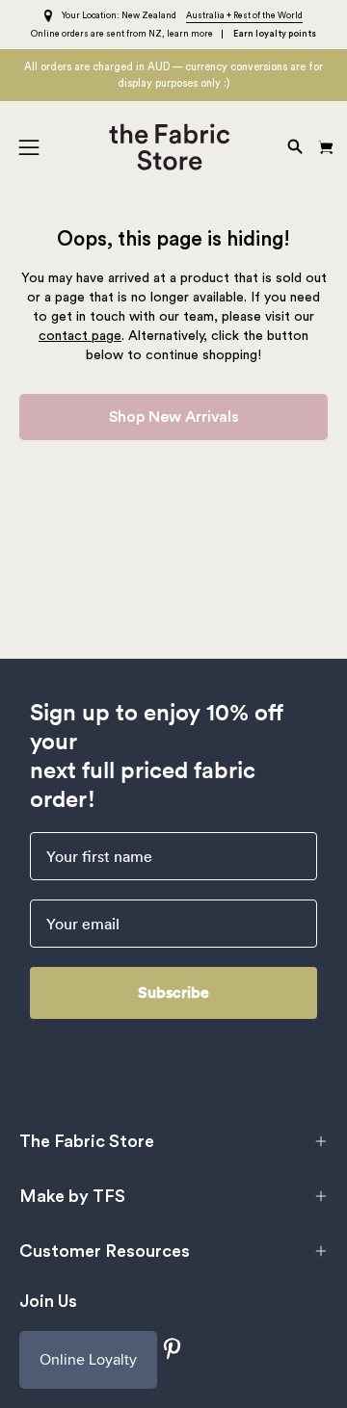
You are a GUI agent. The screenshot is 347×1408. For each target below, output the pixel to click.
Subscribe (173, 992)
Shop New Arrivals (174, 417)
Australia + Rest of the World (244, 16)
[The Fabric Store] (174, 146)
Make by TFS (72, 1196)
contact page (80, 336)
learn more (190, 34)
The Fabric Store (86, 1141)
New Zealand (148, 16)
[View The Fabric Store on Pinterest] (173, 1349)
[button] (293, 147)
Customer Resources (104, 1251)
